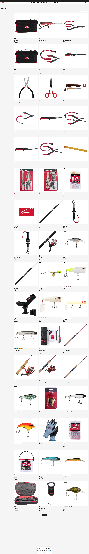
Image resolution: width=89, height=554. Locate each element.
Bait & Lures (37, 2)
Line (44, 2)
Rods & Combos (48, 2)
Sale (57, 2)
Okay (44, 552)
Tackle (41, 2)
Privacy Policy (49, 550)
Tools (52, 2)
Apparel (55, 2)
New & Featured (33, 2)
